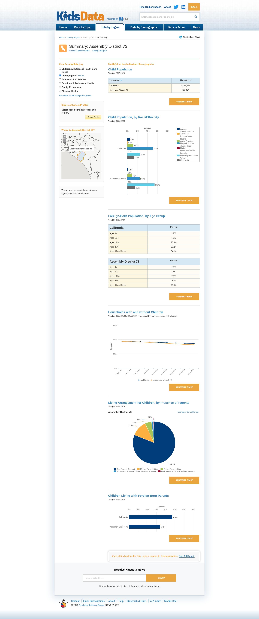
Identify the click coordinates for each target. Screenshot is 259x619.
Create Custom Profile (79, 51)
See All (81, 76)
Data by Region (110, 27)
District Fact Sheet (191, 37)
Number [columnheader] (184, 80)
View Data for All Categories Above (75, 96)
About (167, 6)
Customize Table (184, 101)
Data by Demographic (144, 27)
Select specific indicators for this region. (78, 111)
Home (63, 27)
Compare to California (188, 412)
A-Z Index (155, 601)
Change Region (99, 51)
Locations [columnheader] (114, 80)
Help (121, 601)
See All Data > (187, 556)
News (196, 27)
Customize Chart (184, 200)
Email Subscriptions (150, 6)
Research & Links (136, 601)
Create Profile (93, 117)
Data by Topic (82, 27)
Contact (75, 601)
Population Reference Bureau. (91, 605)
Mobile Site (170, 601)
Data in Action (177, 27)
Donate (194, 6)
